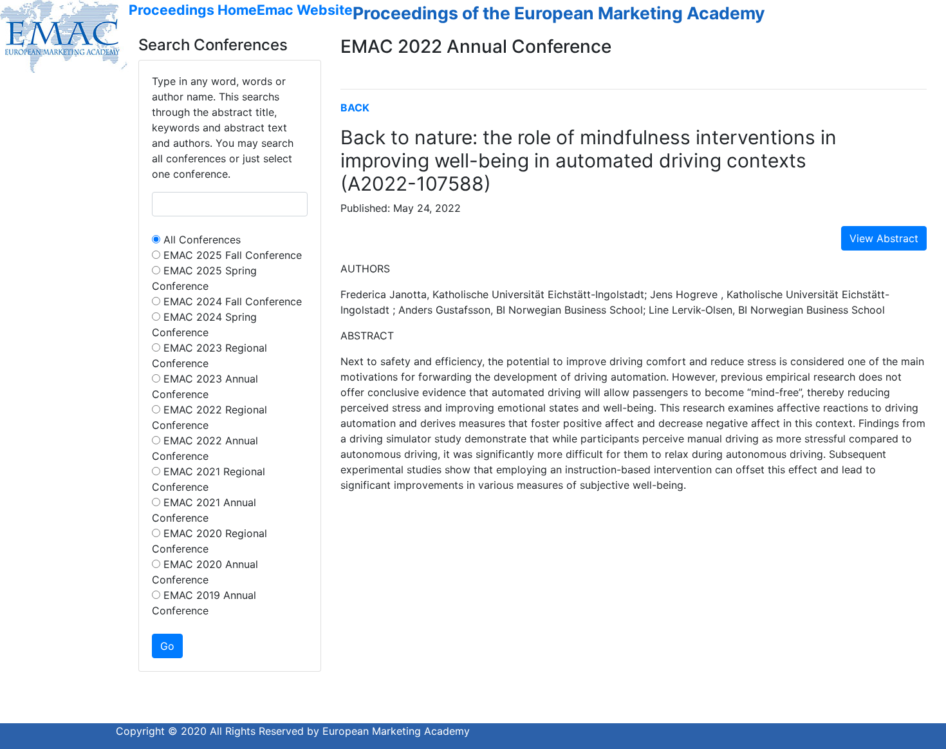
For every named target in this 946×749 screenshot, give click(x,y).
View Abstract (883, 238)
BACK (354, 107)
